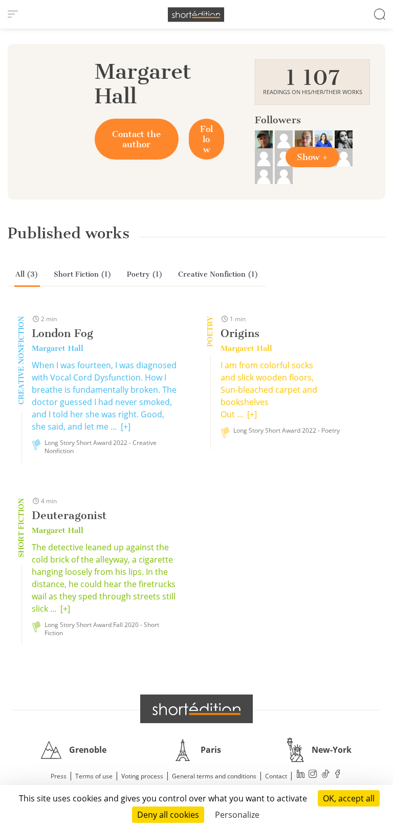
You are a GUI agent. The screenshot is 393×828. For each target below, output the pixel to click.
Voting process (142, 776)
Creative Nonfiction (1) (218, 274)
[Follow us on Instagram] (313, 775)
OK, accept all (349, 798)
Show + (312, 157)
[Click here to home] (196, 709)
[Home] (196, 15)
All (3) (26, 274)
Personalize (237, 814)
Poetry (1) (145, 274)
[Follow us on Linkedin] (301, 775)
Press (59, 776)
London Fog (62, 333)
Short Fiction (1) (83, 274)
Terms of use (94, 776)
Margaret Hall (57, 348)
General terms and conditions (214, 776)
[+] (125, 426)
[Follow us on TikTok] (325, 775)
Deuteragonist (69, 515)
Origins (240, 333)
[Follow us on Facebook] (338, 775)
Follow (206, 139)
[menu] (13, 14)
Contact (276, 776)
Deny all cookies (168, 814)
